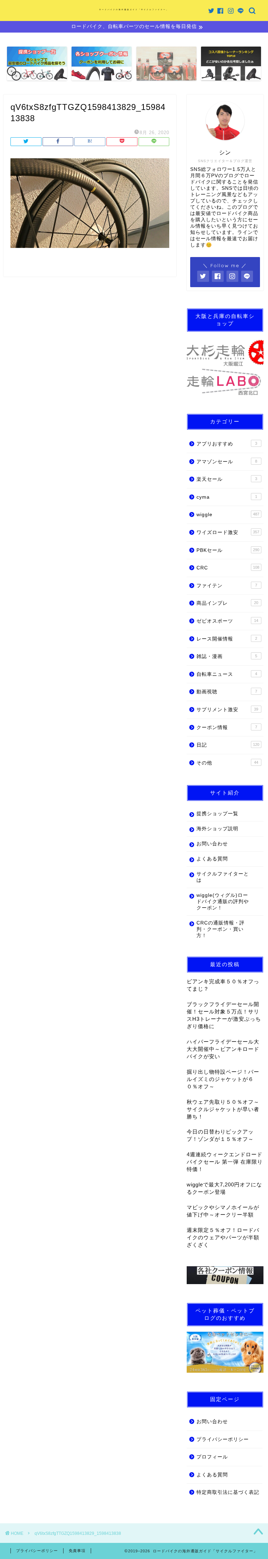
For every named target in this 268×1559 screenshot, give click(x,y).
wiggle (227, 514)
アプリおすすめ (226, 443)
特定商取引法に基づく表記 (227, 1492)
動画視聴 (226, 691)
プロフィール (212, 1457)
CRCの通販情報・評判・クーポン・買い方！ (220, 929)
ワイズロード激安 (227, 532)
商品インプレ (227, 603)
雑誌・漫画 (226, 656)
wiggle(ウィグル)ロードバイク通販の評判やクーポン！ (222, 901)
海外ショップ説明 (217, 828)
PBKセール (227, 550)
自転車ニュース (226, 674)
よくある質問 (212, 858)
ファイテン (226, 585)
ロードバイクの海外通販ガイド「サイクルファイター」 (134, 9)
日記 (227, 745)
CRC (227, 567)
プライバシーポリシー (222, 1439)
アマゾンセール (226, 461)
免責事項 (77, 1550)
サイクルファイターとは (222, 877)
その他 (227, 762)
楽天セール (226, 479)
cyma (226, 497)
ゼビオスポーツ (227, 621)
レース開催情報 (226, 639)
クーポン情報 (226, 727)
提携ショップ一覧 (217, 813)
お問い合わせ (212, 843)
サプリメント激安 (227, 709)
